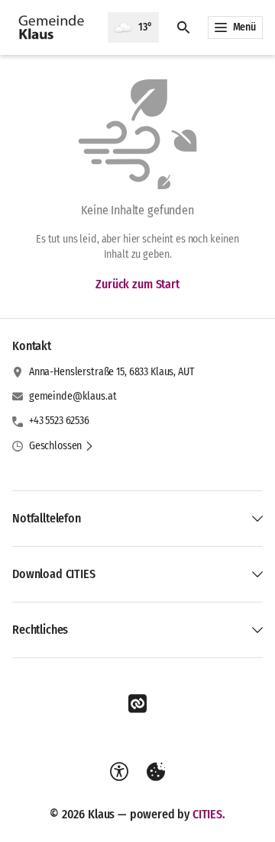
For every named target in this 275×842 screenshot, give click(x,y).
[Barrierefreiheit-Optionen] (119, 772)
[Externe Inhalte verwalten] (156, 772)
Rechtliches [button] (40, 629)
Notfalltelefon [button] (46, 518)
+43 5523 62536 (59, 420)
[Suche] (183, 27)
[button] (61, 446)
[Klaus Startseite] (53, 27)
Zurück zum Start (137, 284)
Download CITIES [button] (53, 574)
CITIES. (208, 814)
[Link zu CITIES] (137, 704)
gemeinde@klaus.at (73, 396)
